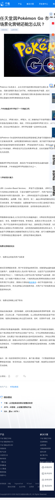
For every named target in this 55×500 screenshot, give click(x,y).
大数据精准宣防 (45, 448)
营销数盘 (3, 465)
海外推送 (3, 458)
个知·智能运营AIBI (6, 445)
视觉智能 (3, 472)
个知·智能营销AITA (6, 442)
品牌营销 (43, 445)
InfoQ (37, 484)
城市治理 (43, 452)
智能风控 (43, 458)
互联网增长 (44, 442)
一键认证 (3, 462)
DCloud (29, 484)
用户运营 (3, 452)
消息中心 (3, 475)
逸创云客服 (11, 487)
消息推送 (3, 448)
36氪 (9, 484)
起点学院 (22, 487)
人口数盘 (3, 469)
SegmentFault (19, 484)
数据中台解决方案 (46, 462)
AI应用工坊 (4, 455)
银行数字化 (44, 455)
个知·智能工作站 (5, 438)
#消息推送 (14, 386)
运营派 (31, 487)
